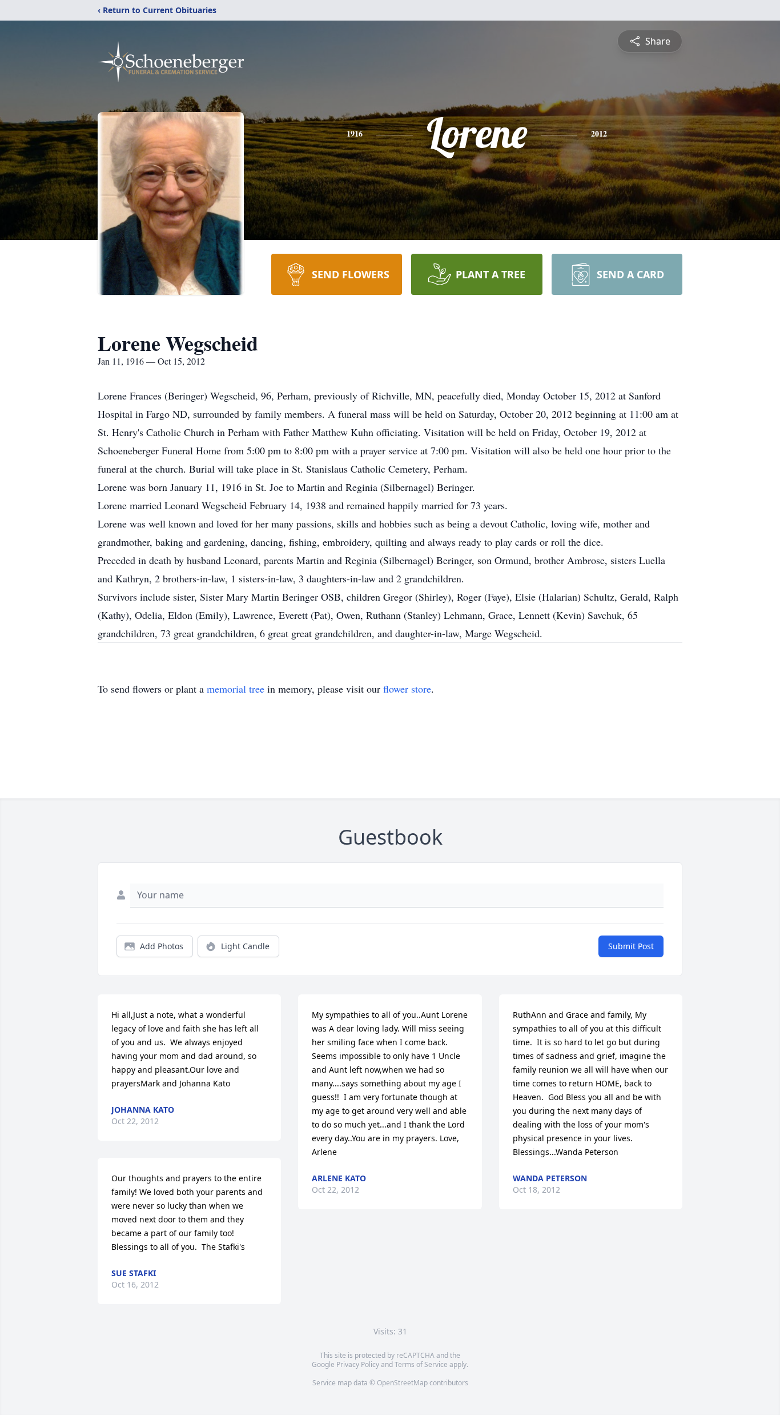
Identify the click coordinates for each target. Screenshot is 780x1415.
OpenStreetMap (402, 1383)
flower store (407, 688)
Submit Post (631, 946)
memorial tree (235, 688)
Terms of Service (421, 1364)
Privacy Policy (357, 1364)
